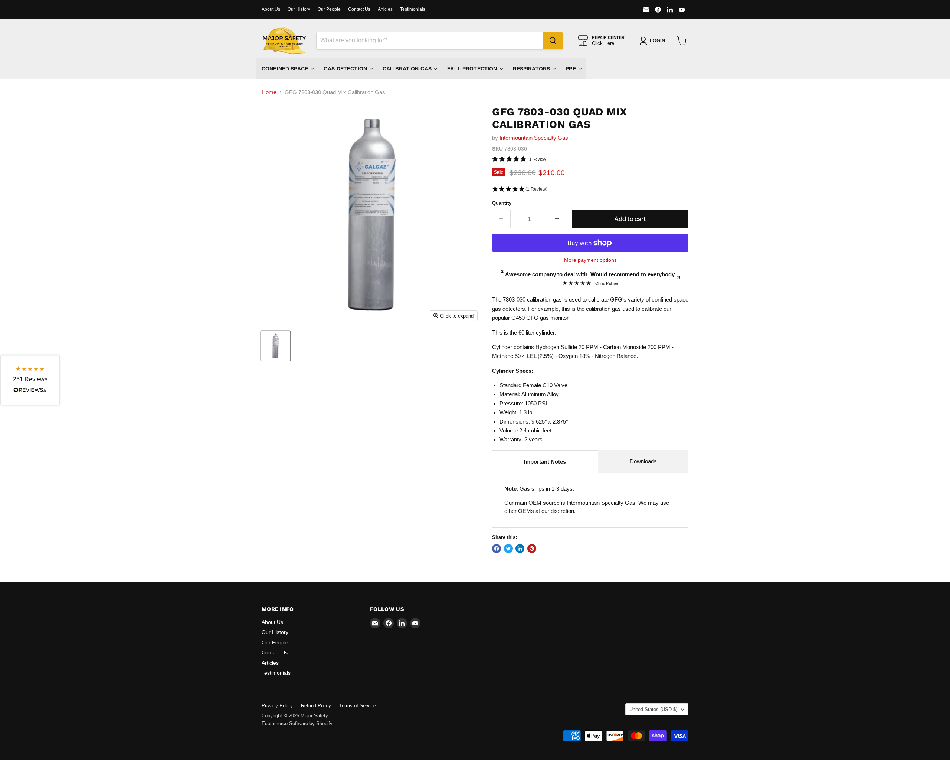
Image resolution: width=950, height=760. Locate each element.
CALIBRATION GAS (408, 69)
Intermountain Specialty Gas (533, 138)
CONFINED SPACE (285, 69)
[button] (590, 189)
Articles (385, 9)
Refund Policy (316, 705)
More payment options (590, 260)
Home (269, 92)
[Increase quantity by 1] (557, 219)
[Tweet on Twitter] (508, 548)
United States (653, 709)
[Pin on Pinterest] (531, 548)
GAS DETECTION (346, 69)
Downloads (643, 461)
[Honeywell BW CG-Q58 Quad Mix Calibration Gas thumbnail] (275, 346)
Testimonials (412, 9)
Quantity (501, 203)
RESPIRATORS (532, 69)
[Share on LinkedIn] (519, 548)
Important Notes (545, 461)
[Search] (553, 40)
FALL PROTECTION (472, 69)
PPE (571, 69)
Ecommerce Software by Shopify (297, 723)
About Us (271, 9)
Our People (329, 9)
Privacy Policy (277, 705)
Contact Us (359, 9)
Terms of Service (357, 705)
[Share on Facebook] (496, 548)
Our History (299, 9)
